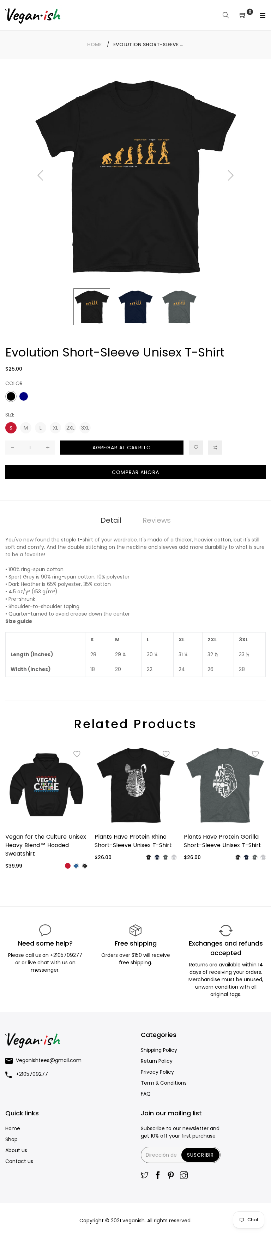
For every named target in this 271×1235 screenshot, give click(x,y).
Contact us (19, 1161)
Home (94, 44)
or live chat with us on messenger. (49, 966)
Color (14, 383)
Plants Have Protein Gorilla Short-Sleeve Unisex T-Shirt (222, 841)
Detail (111, 520)
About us (16, 1150)
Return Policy (157, 1061)
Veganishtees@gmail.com (49, 1060)
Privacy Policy (157, 1071)
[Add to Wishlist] (196, 447)
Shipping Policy (159, 1050)
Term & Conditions (164, 1082)
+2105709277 (66, 955)
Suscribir (200, 1154)
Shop (11, 1139)
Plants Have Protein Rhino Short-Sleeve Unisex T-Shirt (133, 841)
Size (9, 414)
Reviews (157, 520)
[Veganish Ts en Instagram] (184, 1175)
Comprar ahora (135, 472)
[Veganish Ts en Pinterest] (171, 1175)
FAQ (146, 1093)
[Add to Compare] (215, 447)
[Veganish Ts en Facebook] (158, 1175)
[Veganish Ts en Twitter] (145, 1175)
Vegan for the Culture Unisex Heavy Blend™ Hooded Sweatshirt (45, 845)
